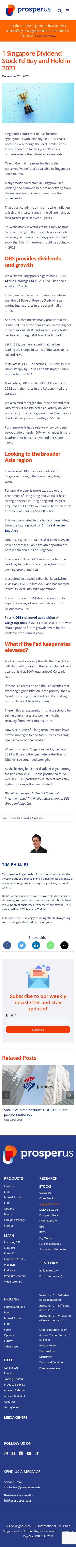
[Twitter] (22, 945)
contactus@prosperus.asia (22, 1487)
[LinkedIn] (36, 945)
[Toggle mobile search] (60, 11)
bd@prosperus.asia (17, 1500)
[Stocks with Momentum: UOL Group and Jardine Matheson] (38, 1085)
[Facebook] (7, 945)
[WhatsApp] (50, 945)
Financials (14, 818)
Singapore (38, 818)
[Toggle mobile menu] (68, 11)
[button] (6, 1095)
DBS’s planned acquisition (35, 617)
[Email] (64, 945)
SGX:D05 (26, 818)
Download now (45, 36)
